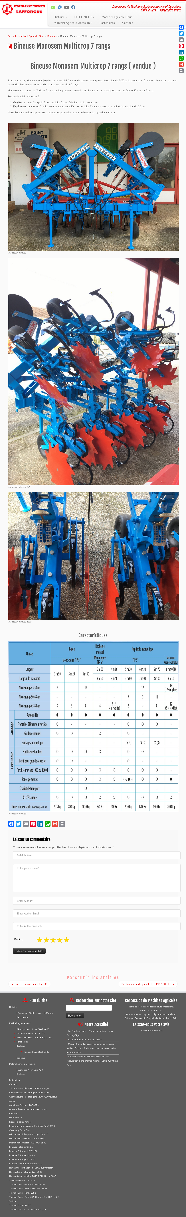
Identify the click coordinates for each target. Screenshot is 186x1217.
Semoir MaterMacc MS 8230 (22, 1180)
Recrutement (23, 1017)
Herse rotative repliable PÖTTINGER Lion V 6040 (32, 1176)
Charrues (13, 1113)
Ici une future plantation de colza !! (85, 1039)
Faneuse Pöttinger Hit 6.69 (22, 1155)
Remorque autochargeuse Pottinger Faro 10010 (32, 1126)
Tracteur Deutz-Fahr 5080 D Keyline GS (28, 1188)
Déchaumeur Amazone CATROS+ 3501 (27, 1142)
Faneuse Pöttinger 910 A (21, 1146)
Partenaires (107, 23)
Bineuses (52, 36)
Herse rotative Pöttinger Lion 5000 (25, 1172)
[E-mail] (54, 7)
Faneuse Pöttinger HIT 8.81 (22, 1159)
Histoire (59, 17)
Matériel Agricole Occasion (72, 23)
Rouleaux (21, 1045)
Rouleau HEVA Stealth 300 (36, 1051)
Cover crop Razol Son (19, 1130)
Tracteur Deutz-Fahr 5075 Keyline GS (27, 1184)
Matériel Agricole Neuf (117, 17)
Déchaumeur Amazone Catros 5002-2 (27, 1138)
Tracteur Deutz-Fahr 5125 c (22, 1192)
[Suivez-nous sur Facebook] (74, 7)
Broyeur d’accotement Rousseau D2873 (28, 1109)
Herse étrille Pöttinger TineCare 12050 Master (31, 1167)
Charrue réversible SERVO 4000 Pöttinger (29, 1088)
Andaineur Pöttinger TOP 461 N (24, 1105)
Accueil (12, 36)
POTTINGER (83, 17)
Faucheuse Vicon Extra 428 (30, 1069)
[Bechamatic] (61, 7)
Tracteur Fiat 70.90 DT (20, 1205)
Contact (127, 23)
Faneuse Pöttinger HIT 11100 (23, 1151)
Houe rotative (15, 1117)
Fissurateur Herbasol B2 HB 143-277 (34, 1037)
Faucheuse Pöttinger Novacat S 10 (25, 1163)
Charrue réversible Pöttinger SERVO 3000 (28, 1092)
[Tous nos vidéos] (67, 7)
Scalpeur (21, 1057)
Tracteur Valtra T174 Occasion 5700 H (27, 1209)
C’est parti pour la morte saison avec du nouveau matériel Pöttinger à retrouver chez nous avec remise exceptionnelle (91, 1048)
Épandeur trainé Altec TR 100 (30, 1033)
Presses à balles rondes (20, 1121)
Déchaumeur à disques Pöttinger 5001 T (28, 1134)
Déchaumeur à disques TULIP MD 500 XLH (148, 984)
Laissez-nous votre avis (151, 1030)
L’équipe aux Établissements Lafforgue (35, 1013)
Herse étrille (22, 1041)
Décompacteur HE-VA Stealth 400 (33, 1029)
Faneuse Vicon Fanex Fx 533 (29, 984)
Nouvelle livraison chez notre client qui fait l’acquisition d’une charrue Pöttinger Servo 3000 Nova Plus (92, 1060)
